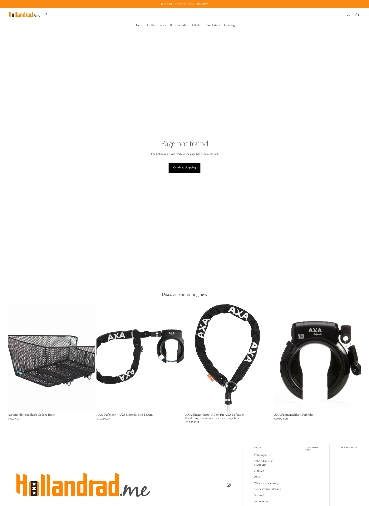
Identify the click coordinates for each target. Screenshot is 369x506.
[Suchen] (46, 14)
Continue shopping (184, 167)
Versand (259, 495)
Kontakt (259, 471)
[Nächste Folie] (355, 357)
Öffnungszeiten (263, 455)
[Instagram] (228, 485)
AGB (257, 477)
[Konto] (348, 14)
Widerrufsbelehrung (266, 483)
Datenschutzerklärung (267, 489)
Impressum (261, 501)
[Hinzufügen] (89, 406)
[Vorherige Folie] (280, 357)
